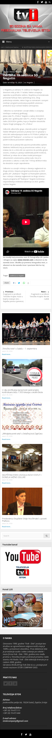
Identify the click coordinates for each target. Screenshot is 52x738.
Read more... (6, 354)
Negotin (19, 72)
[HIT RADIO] (22, 565)
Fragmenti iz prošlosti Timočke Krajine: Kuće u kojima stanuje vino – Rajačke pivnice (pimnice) (13, 296)
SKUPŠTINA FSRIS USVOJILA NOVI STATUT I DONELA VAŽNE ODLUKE (21, 476)
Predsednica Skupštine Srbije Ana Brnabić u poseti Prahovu (24, 519)
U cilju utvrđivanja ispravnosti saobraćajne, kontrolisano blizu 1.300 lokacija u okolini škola (22, 391)
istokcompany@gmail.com (15, 721)
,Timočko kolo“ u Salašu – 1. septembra (19, 348)
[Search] (47, 535)
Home (6, 72)
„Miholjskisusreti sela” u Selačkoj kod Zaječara (22, 433)
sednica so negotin (17, 275)
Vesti (12, 72)
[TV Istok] (26, 15)
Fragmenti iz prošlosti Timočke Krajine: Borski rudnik (39, 295)
